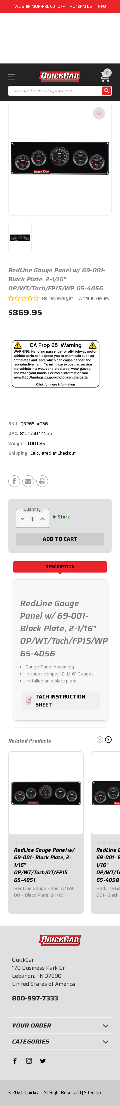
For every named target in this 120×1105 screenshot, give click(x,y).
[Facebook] (14, 481)
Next (108, 739)
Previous (100, 739)
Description (60, 566)
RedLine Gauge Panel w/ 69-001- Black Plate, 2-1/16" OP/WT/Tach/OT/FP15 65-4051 (44, 865)
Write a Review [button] (94, 298)
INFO (101, 6)
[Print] (42, 481)
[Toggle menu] (16, 76)
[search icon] (106, 91)
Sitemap (92, 1092)
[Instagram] (29, 1061)
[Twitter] (43, 1061)
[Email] (28, 481)
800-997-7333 (35, 998)
